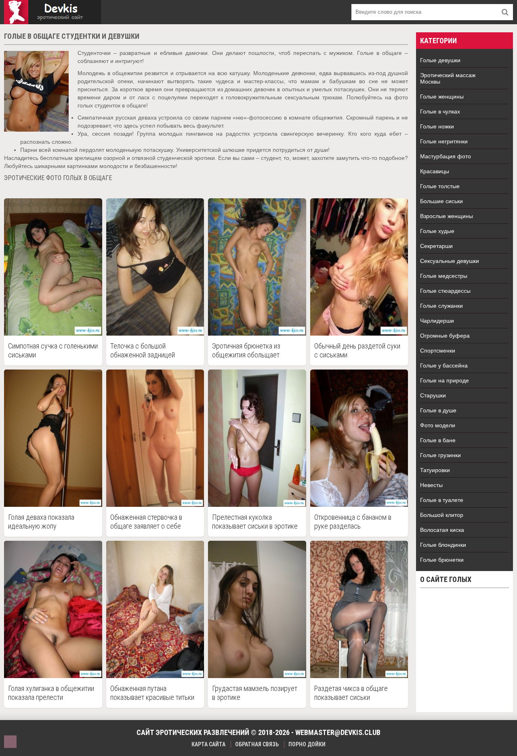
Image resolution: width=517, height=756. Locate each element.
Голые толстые (440, 186)
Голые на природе (444, 380)
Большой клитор (441, 515)
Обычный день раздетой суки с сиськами (357, 350)
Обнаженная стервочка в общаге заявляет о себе (146, 521)
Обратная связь (257, 744)
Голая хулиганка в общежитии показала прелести (51, 692)
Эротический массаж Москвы (447, 78)
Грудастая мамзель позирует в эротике (254, 692)
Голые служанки (441, 305)
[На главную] (52, 12)
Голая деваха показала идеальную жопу (41, 521)
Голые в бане (438, 440)
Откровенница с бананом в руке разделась (352, 521)
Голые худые (437, 231)
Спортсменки (437, 350)
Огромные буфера (445, 335)
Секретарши (436, 246)
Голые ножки (437, 126)
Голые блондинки (443, 545)
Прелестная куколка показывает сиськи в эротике (255, 521)
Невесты (431, 485)
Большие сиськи (441, 201)
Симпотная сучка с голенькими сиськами (53, 350)
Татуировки (435, 470)
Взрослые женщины (446, 216)
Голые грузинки (440, 455)
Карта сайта (208, 744)
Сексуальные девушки (449, 261)
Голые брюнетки (442, 559)
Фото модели (437, 425)
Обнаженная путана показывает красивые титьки (152, 692)
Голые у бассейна (444, 365)
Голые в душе (438, 410)
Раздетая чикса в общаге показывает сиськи (351, 692)
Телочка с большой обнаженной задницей (142, 350)
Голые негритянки (444, 141)
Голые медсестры (443, 276)
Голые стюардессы (445, 291)
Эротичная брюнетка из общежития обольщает (246, 350)
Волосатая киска (442, 530)
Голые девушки (440, 60)
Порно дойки (307, 744)
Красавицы (434, 171)
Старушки (433, 395)
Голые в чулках (440, 111)
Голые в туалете (441, 500)
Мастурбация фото (445, 156)
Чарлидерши (437, 320)
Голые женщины (442, 96)
